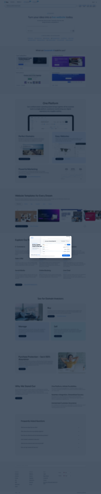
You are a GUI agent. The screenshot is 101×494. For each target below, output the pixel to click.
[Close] (69, 237)
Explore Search (65, 255)
